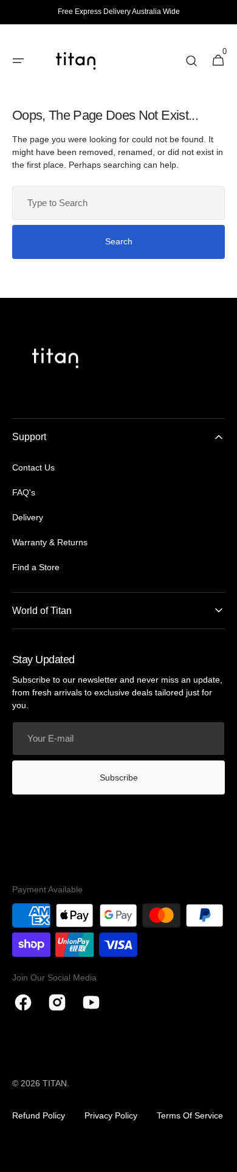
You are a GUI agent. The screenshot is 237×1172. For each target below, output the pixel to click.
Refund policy (38, 1115)
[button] (191, 60)
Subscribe (119, 777)
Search (118, 241)
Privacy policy (110, 1115)
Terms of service (190, 1115)
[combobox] (118, 203)
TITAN (55, 1083)
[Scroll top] (222, 1157)
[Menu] (18, 60)
